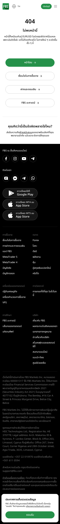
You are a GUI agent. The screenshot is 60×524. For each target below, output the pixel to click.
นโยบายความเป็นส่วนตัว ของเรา (38, 506)
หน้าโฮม (28, 62)
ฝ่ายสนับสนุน (26, 132)
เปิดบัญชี (46, 6)
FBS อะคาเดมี (28, 103)
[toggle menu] (55, 6)
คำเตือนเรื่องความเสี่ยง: (14, 478)
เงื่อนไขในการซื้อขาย (28, 76)
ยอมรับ (30, 515)
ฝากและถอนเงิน (28, 89)
